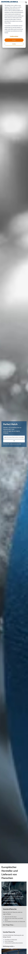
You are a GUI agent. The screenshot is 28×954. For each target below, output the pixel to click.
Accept (14, 40)
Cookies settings (14, 36)
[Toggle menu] (26, 2)
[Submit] (14, 440)
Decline (14, 43)
